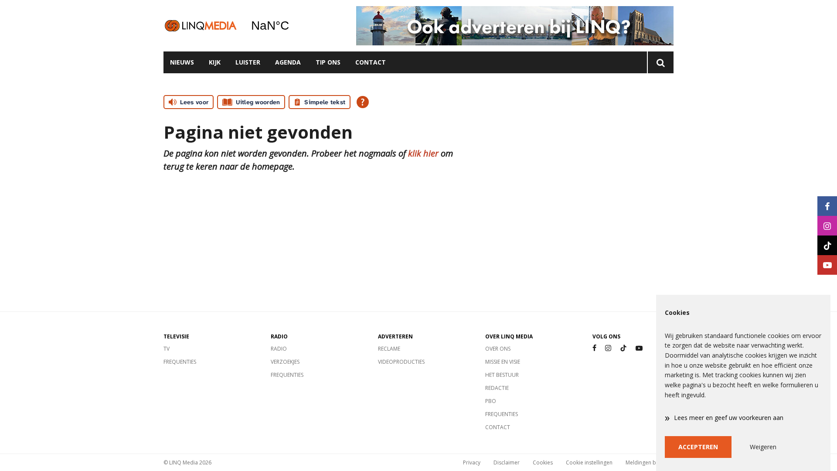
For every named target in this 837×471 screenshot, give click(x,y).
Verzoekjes (285, 361)
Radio (279, 348)
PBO (490, 401)
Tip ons (328, 62)
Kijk (215, 62)
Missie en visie (502, 361)
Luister (247, 62)
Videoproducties (401, 361)
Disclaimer (506, 462)
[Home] (200, 25)
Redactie (497, 388)
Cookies (543, 462)
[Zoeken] (660, 62)
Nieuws (182, 62)
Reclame (389, 348)
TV (166, 348)
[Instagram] (608, 348)
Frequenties (179, 361)
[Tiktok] (623, 348)
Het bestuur (502, 375)
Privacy (471, 462)
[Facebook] (594, 348)
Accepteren (698, 447)
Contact (370, 62)
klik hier (423, 153)
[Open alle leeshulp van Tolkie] (363, 102)
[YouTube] (639, 348)
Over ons (497, 348)
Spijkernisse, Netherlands (292, 25)
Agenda (288, 62)
